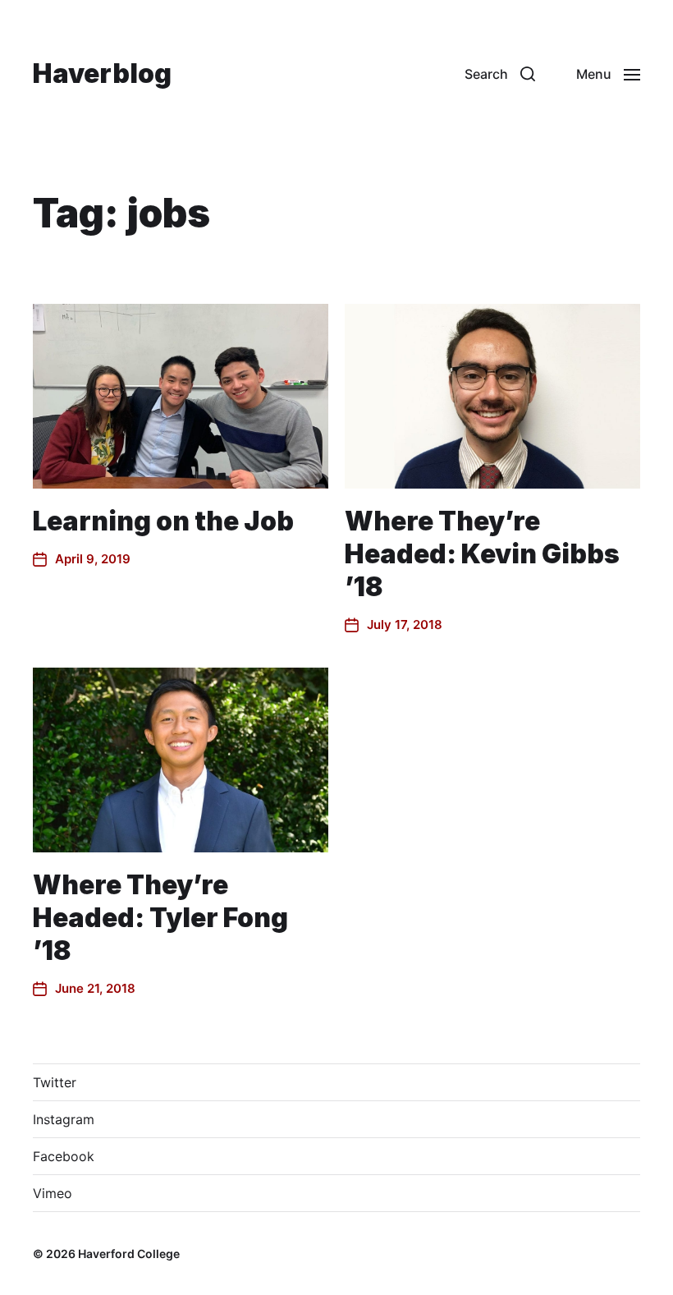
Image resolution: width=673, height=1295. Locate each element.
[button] (500, 74)
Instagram (63, 1119)
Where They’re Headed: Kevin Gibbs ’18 (482, 554)
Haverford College (129, 1254)
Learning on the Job (163, 521)
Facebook (63, 1156)
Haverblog (102, 74)
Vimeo (52, 1193)
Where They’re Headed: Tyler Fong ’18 (160, 918)
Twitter (54, 1082)
